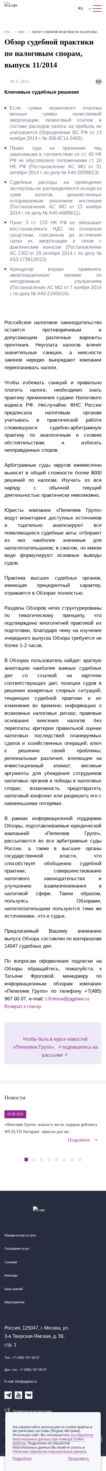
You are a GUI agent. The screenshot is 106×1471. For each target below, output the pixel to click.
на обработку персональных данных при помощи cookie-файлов (53, 1439)
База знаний (13, 1289)
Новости (15, 1097)
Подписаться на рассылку (32, 1411)
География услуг (16, 1248)
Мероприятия (14, 1302)
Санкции (10, 1262)
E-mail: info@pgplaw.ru (20, 1381)
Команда (10, 1275)
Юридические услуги (20, 1235)
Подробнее (79, 1139)
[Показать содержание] (97, 8)
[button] (88, 1156)
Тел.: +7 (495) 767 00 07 (21, 1357)
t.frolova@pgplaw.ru (67, 999)
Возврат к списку (22, 1006)
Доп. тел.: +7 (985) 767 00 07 (25, 1369)
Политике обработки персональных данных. (50, 1451)
